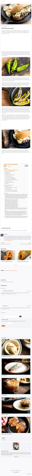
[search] (20, 316)
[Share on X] (4, 228)
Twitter (5, 240)
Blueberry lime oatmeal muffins (5, 243)
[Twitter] (15, 472)
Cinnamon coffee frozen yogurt (6, 356)
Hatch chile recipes (20, 230)
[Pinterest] (18, 472)
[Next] (30, 257)
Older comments (3, 288)
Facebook (8, 240)
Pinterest (11, 240)
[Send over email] (9, 228)
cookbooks (21, 239)
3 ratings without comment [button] (13, 270)
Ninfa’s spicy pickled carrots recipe (7, 261)
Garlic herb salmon (4, 375)
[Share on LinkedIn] (7, 228)
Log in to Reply (29, 290)
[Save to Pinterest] (6, 228)
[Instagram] (16, 472)
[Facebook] (13, 472)
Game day (10, 230)
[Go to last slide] (1, 257)
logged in (6, 281)
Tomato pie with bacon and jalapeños (25, 243)
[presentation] (8, 255)
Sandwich (25, 230)
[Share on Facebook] (2, 228)
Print (26, 164)
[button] (25, 165)
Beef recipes (3, 230)
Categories (3, 438)
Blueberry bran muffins (5, 414)
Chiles (7, 230)
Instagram (29, 239)
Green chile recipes (15, 230)
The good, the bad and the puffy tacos (23, 261)
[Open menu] (30, 1)
